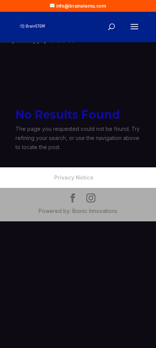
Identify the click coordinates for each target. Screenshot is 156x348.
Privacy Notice (74, 177)
